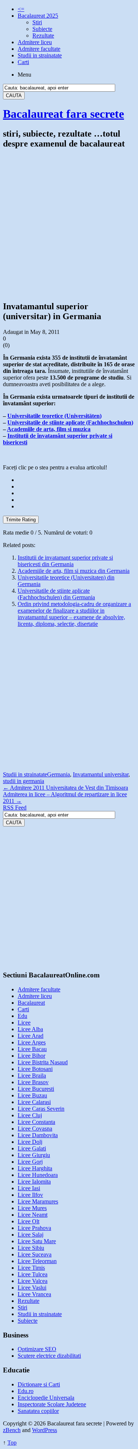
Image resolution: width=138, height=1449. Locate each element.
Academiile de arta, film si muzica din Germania (74, 571)
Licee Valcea (32, 1281)
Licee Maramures (38, 1201)
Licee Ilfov (30, 1195)
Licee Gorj (30, 1162)
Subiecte (42, 29)
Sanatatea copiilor (38, 1411)
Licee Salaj (30, 1234)
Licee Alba (30, 1029)
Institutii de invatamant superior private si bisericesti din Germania (65, 560)
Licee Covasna (35, 1128)
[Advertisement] (69, 225)
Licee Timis (31, 1268)
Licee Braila (32, 1075)
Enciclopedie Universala (46, 1398)
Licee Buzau (32, 1095)
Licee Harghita (35, 1168)
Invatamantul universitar (100, 774)
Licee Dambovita (38, 1135)
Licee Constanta (36, 1122)
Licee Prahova (34, 1228)
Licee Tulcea (32, 1274)
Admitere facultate (39, 49)
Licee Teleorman (37, 1261)
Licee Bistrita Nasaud (43, 1062)
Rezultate (43, 35)
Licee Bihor (31, 1056)
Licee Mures (32, 1208)
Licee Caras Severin (41, 1109)
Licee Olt (28, 1221)
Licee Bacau (32, 1049)
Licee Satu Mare (37, 1241)
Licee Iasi (29, 1188)
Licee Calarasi (34, 1102)
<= (21, 9)
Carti (23, 62)
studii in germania (23, 781)
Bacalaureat (31, 1003)
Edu (22, 1016)
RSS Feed (14, 807)
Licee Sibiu (31, 1248)
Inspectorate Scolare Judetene (52, 1404)
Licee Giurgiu (34, 1155)
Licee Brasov (33, 1082)
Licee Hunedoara (38, 1175)
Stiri (37, 22)
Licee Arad (30, 1036)
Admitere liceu (35, 42)
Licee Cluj (30, 1115)
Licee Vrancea (34, 1294)
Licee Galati (32, 1148)
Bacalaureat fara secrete (63, 113)
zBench (12, 1430)
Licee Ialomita (34, 1181)
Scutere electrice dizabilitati (49, 1356)
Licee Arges (32, 1042)
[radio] (76, 480)
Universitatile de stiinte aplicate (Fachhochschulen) (70, 422)
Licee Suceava (35, 1254)
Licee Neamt (32, 1215)
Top (12, 1442)
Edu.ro (25, 1391)
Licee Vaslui (32, 1287)
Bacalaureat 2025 (38, 16)
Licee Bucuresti (36, 1089)
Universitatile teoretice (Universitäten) (54, 416)
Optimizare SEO (37, 1349)
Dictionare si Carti (39, 1384)
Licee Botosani (35, 1069)
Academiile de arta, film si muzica (49, 429)
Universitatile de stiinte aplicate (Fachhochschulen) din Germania (56, 594)
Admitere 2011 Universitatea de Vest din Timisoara (65, 788)
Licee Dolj (30, 1142)
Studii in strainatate (40, 55)
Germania (58, 774)
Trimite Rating (21, 519)
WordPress (44, 1430)
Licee (24, 1022)
